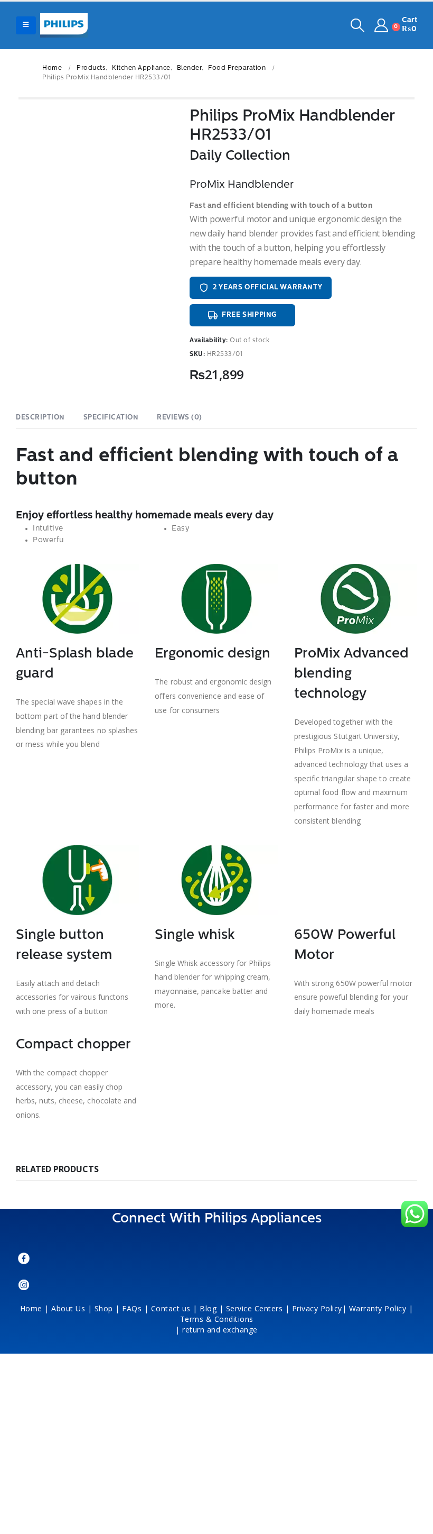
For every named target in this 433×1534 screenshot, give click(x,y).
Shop (104, 1308)
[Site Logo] (64, 25)
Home (31, 1308)
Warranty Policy (378, 1308)
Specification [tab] (111, 417)
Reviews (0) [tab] (179, 417)
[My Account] (381, 26)
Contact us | (174, 1308)
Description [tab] (40, 417)
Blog (208, 1308)
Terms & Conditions (218, 1319)
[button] (26, 25)
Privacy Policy (317, 1308)
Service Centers (254, 1308)
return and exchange (220, 1330)
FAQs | (135, 1308)
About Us (68, 1308)
